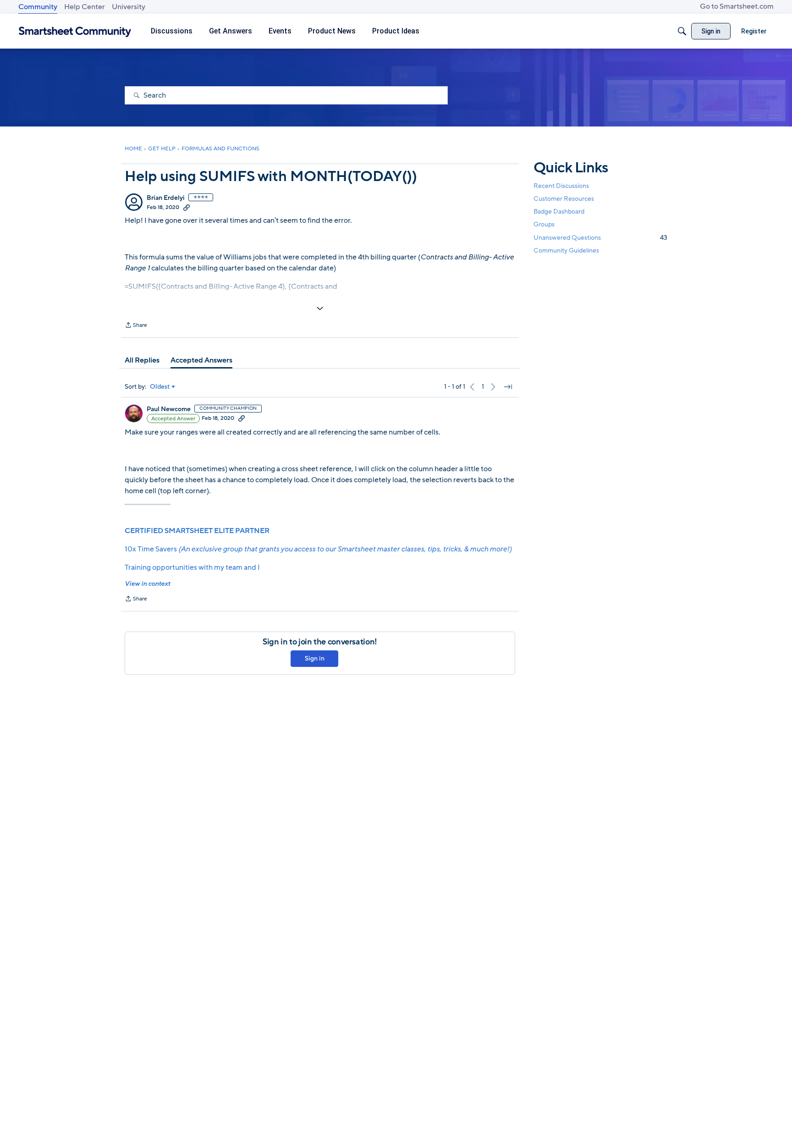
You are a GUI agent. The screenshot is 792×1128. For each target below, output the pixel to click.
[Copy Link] (186, 207)
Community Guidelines (566, 250)
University (128, 7)
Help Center (84, 7)
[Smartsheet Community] (75, 31)
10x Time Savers (318, 549)
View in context (147, 583)
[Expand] (320, 308)
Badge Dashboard (559, 211)
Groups (544, 224)
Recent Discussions (561, 186)
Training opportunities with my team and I (192, 567)
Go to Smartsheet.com (737, 6)
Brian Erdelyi (166, 198)
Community (37, 7)
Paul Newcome (169, 409)
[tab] (142, 360)
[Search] (682, 31)
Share (136, 325)
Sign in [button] (314, 658)
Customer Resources (564, 198)
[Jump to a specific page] (507, 387)
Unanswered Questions (600, 237)
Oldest (160, 386)
